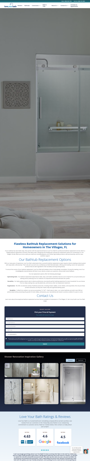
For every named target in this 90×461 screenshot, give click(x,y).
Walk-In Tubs (45, 5)
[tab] (70, 360)
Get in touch (71, 299)
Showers (20, 5)
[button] (36, 5)
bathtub (24, 269)
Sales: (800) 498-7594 (66, 1)
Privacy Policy (61, 340)
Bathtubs (27, 5)
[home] (10, 5)
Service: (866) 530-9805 (79, 1)
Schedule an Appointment (74, 5)
